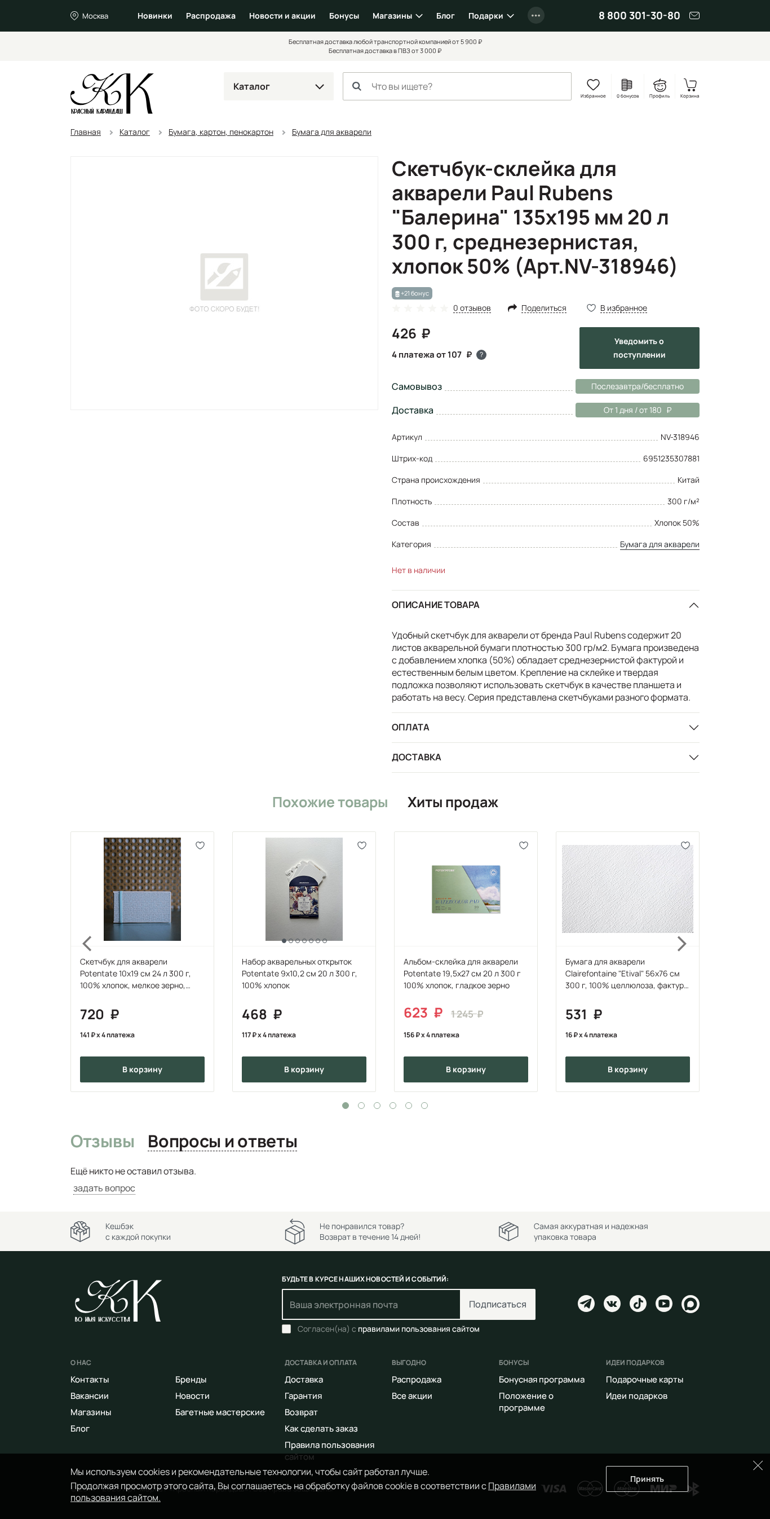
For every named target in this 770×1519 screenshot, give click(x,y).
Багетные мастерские (220, 1412)
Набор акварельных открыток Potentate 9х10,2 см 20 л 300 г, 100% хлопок (299, 973)
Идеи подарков (636, 1396)
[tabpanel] (142, 961)
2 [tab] (361, 1105)
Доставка (416, 757)
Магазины (392, 15)
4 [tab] (393, 1105)
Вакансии (89, 1396)
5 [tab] (408, 1105)
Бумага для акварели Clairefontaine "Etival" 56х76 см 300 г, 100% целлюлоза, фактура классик (626, 973)
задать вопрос (104, 1188)
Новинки (155, 15)
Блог (445, 15)
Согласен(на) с (389, 1328)
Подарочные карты (644, 1379)
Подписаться (497, 1304)
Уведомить (639, 348)
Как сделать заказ (321, 1428)
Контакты (89, 1379)
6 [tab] (424, 1105)
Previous (80, 961)
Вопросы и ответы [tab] (222, 1141)
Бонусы (344, 15)
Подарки (485, 15)
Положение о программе (526, 1402)
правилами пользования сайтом (419, 1328)
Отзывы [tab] (102, 1141)
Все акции (412, 1396)
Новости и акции (282, 15)
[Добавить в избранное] (200, 845)
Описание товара (436, 604)
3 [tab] (377, 1105)
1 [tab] (345, 1105)
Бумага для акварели (660, 544)
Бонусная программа (542, 1379)
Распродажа (211, 15)
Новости (192, 1396)
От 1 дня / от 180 (619, 409)
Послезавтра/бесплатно (637, 386)
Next (689, 961)
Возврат (301, 1412)
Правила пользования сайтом (329, 1451)
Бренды (190, 1379)
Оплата (411, 727)
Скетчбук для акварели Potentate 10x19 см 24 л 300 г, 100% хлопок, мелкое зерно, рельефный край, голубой (135, 973)
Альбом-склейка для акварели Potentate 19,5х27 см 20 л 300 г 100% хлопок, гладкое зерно (462, 973)
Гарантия (303, 1396)
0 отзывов (472, 308)
